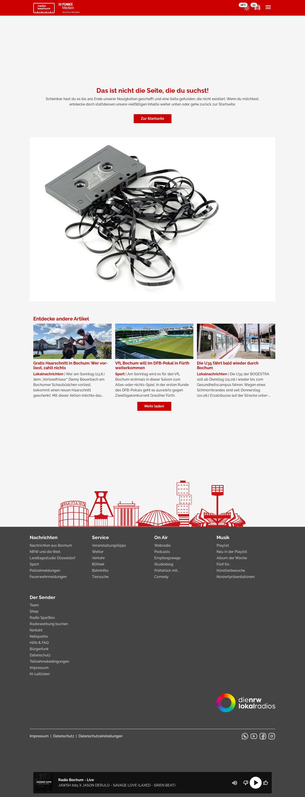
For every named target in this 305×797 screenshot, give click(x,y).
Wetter (98, 552)
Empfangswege (167, 558)
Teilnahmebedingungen (49, 661)
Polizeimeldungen (45, 570)
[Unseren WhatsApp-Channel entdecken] (245, 736)
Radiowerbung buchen (49, 624)
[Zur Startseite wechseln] (44, 8)
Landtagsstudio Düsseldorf (52, 558)
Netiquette (39, 636)
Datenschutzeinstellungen (100, 736)
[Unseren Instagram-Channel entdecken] (271, 736)
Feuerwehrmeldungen (48, 577)
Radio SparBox (42, 618)
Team (34, 605)
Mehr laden (154, 406)
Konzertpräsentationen (236, 577)
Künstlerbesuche (231, 570)
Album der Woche (232, 558)
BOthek (98, 564)
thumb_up (265, 782)
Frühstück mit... (167, 570)
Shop (34, 611)
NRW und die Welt (45, 552)
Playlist (223, 545)
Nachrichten (44, 537)
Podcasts (162, 552)
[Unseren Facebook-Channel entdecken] (262, 736)
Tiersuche (100, 577)
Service (100, 537)
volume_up (235, 783)
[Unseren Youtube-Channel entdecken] (253, 736)
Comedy (161, 577)
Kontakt (36, 630)
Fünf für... (224, 564)
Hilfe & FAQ (39, 643)
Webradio (162, 545)
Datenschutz (40, 655)
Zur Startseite (152, 118)
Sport (34, 564)
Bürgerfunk (39, 649)
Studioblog (163, 564)
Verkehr (98, 558)
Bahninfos (100, 570)
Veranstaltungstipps (109, 545)
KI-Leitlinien (40, 674)
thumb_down (246, 782)
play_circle (256, 783)
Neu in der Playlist (232, 552)
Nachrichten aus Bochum (51, 545)
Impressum (39, 668)
